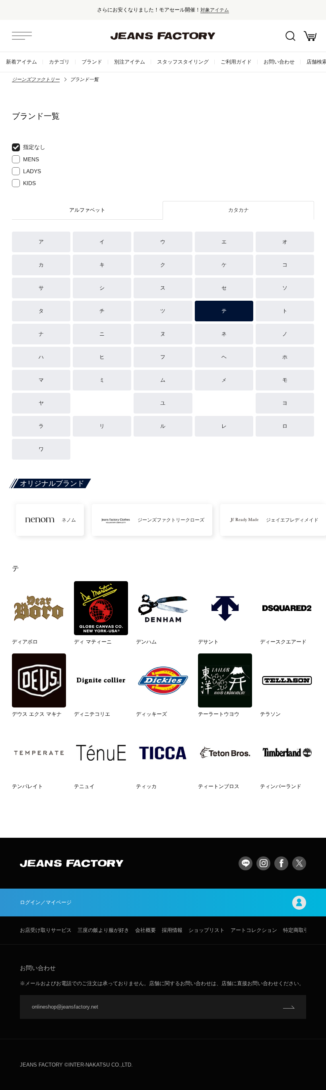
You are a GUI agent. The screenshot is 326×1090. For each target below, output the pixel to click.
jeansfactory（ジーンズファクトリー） (163, 36)
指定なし (34, 147)
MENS (31, 159)
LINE (245, 863)
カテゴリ (59, 62)
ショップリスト (206, 930)
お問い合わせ (279, 62)
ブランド (92, 62)
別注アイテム (129, 62)
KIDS (29, 183)
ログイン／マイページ (46, 902)
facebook (281, 863)
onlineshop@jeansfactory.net (65, 1007)
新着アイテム (21, 62)
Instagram (263, 863)
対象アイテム (214, 9)
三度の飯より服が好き (103, 930)
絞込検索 (290, 36)
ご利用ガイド (236, 62)
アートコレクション (254, 930)
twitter (299, 863)
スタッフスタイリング (183, 62)
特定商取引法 (298, 930)
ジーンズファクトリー (36, 79)
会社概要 (145, 930)
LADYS (32, 171)
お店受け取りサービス (46, 930)
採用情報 (172, 930)
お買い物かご (310, 36)
